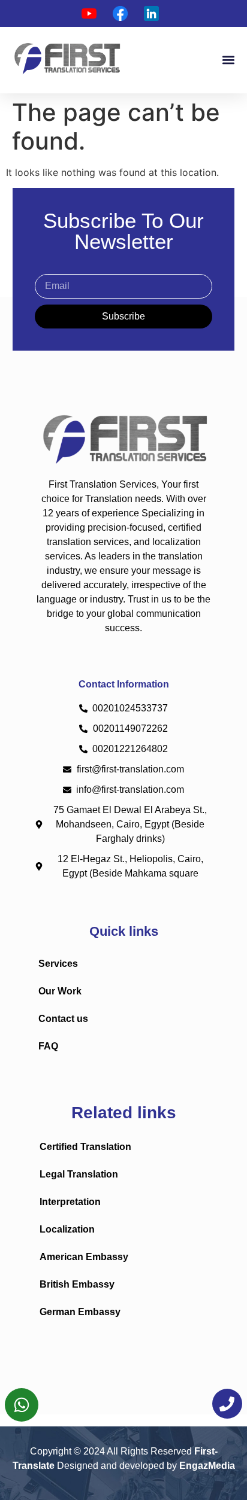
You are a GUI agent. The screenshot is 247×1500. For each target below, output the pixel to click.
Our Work (60, 991)
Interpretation (70, 1202)
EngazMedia (207, 1466)
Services (58, 964)
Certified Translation (85, 1147)
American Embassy (84, 1257)
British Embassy (77, 1284)
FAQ (48, 1046)
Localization (67, 1229)
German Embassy (80, 1312)
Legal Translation (79, 1174)
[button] (228, 60)
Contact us (63, 1019)
